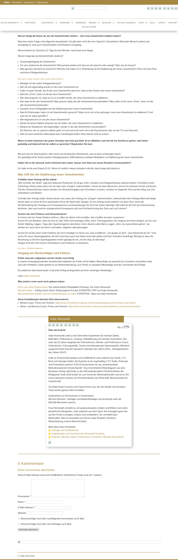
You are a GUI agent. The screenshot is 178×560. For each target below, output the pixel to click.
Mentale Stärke (25, 290)
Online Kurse (89, 27)
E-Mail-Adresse (26, 507)
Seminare (65, 23)
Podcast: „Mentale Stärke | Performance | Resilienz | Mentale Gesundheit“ (88, 437)
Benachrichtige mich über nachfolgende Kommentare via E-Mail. (53, 518)
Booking (106, 23)
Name (21, 502)
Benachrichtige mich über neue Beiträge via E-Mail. (46, 524)
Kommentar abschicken (28, 530)
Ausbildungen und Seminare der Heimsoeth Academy (78, 433)
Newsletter (17, 2)
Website (22, 513)
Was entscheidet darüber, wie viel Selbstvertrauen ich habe (47, 294)
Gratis (161, 23)
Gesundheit (47, 23)
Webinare (81, 23)
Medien (92, 23)
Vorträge (30, 23)
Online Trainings (126, 23)
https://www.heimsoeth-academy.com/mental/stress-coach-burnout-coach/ (104, 306)
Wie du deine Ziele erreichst (52, 79)
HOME (7, 2)
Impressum (29, 2)
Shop (141, 23)
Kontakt (172, 23)
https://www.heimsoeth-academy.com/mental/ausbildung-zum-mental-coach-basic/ (95, 303)
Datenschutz (42, 2)
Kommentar (24, 496)
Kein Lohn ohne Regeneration (33, 287)
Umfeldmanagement (35, 248)
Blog (152, 23)
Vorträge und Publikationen (65, 430)
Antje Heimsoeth (10, 23)
